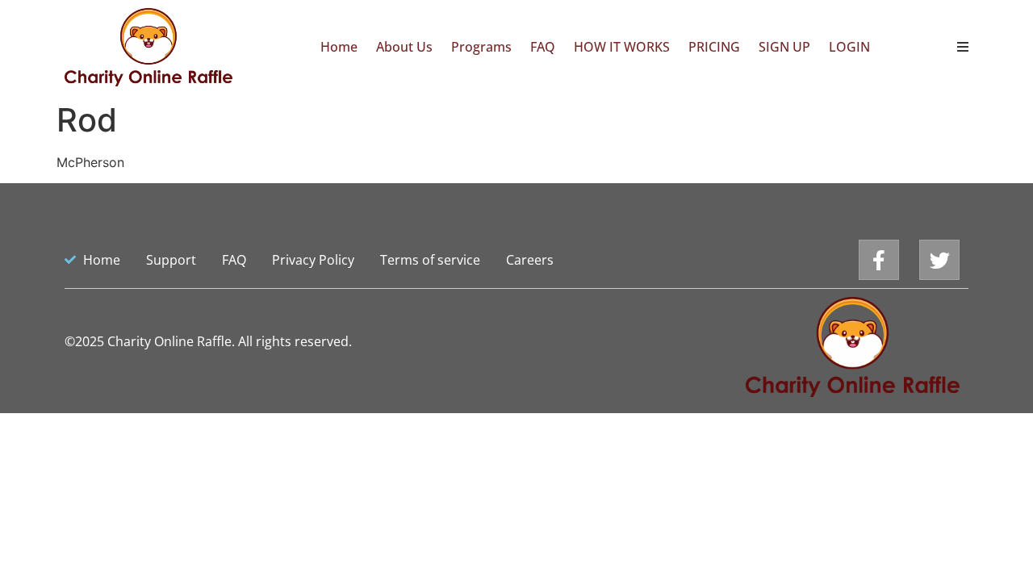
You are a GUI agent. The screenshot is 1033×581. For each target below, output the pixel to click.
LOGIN (849, 47)
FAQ (542, 47)
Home (339, 47)
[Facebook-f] (879, 260)
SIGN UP (784, 47)
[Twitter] (939, 260)
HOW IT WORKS (622, 47)
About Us (404, 47)
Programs (481, 47)
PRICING (714, 47)
